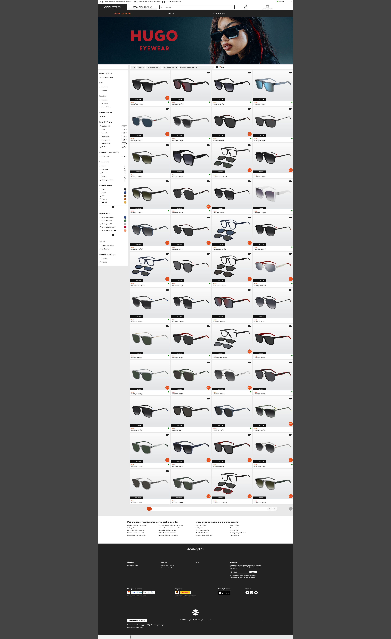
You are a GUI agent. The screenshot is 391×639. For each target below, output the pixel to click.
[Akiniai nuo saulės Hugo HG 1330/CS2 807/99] (232, 266)
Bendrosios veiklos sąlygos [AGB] (138, 625)
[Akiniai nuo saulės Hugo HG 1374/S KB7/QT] (150, 374)
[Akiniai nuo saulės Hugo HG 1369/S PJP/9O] (191, 447)
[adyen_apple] (145, 592)
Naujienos (105, 100)
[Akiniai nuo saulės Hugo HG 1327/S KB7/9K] (150, 193)
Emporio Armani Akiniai (204, 535)
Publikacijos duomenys (135, 627)
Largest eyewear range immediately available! (118, 1)
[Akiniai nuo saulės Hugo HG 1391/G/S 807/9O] (150, 84)
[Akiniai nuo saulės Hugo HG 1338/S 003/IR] (191, 338)
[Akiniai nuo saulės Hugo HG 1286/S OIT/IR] (191, 266)
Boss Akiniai (234, 530)
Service (164, 562)
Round (104, 173)
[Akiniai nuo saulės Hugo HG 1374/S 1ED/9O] (273, 410)
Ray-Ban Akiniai (201, 525)
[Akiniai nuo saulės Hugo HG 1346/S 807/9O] (273, 229)
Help (197, 562)
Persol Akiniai (234, 525)
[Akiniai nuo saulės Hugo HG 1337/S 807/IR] (273, 338)
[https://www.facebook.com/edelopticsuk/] (247, 593)
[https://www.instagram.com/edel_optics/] (251, 593)
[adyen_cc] (128, 592)
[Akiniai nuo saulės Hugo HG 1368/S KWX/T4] (273, 266)
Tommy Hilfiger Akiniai (238, 533)
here (253, 577)
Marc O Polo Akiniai (202, 533)
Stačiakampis (106, 126)
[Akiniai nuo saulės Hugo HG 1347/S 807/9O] (232, 193)
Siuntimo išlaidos (167, 568)
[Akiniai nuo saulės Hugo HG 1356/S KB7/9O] (191, 121)
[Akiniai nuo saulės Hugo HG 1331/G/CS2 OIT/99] (232, 483)
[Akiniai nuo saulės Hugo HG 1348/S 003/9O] (191, 302)
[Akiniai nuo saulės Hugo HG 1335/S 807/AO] (232, 302)
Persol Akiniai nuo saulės (135, 530)
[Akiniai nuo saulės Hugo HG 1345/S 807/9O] (150, 410)
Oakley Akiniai (200, 528)
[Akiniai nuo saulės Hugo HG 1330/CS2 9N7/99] (232, 229)
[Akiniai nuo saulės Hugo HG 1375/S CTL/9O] (273, 447)
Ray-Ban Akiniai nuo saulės (136, 525)
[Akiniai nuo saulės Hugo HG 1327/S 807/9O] (232, 84)
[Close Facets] (113, 67)
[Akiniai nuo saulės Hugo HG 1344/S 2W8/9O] (150, 302)
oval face (105, 169)
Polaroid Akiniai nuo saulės (136, 535)
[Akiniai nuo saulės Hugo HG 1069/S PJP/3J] (273, 84)
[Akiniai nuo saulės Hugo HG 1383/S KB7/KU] (150, 121)
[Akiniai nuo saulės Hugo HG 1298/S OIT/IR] (273, 374)
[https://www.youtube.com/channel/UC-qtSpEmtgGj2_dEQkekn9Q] (256, 593)
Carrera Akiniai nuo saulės (136, 533)
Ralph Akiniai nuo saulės (167, 533)
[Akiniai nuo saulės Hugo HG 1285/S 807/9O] (191, 157)
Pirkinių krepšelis (267, 8)
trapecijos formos (107, 180)
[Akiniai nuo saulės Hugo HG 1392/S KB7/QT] (191, 483)
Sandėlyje (105, 103)
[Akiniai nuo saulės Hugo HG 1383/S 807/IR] (232, 121)
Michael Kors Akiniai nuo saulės (169, 528)
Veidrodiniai (105, 249)
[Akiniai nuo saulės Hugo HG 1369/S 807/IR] (232, 447)
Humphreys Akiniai (202, 530)
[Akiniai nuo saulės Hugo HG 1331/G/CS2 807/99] (232, 157)
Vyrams (104, 90)
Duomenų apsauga (157, 625)
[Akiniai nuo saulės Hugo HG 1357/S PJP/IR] (232, 410)
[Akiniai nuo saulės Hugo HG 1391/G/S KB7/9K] (273, 483)
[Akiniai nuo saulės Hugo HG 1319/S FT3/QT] (150, 338)
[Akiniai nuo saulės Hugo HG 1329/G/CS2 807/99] (232, 338)
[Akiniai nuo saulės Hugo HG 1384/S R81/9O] (232, 374)
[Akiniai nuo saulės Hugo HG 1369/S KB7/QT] (150, 447)
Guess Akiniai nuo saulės (167, 530)
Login (245, 8)
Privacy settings (132, 565)
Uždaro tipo (105, 156)
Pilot (103, 129)
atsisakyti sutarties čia (137, 620)
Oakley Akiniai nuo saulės (136, 528)
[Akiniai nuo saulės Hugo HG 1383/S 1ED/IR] (191, 374)
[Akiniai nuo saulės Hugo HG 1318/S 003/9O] (273, 302)
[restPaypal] (139, 592)
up (262, 620)
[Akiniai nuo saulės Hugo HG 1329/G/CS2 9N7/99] (150, 266)
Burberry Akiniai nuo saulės (168, 535)
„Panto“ (104, 133)
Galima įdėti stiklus (108, 245)
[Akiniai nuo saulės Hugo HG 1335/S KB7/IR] (191, 410)
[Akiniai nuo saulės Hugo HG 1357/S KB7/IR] (150, 483)
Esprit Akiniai (234, 535)
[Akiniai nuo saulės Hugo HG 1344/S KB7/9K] (150, 157)
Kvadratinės (105, 136)
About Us (130, 562)
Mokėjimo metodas (168, 565)
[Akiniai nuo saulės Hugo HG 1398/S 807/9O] (273, 157)
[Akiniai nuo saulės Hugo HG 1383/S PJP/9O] (150, 229)
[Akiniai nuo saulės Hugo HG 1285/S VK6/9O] (273, 193)
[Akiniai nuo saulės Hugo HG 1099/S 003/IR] (273, 121)
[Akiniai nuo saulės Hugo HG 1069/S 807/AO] (191, 84)
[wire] (151, 592)
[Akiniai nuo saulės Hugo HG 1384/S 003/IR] (191, 193)
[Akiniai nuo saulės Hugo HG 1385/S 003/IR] (191, 229)
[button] (112, 7)
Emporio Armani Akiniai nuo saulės (171, 525)
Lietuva (281, 1)
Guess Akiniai (234, 528)
